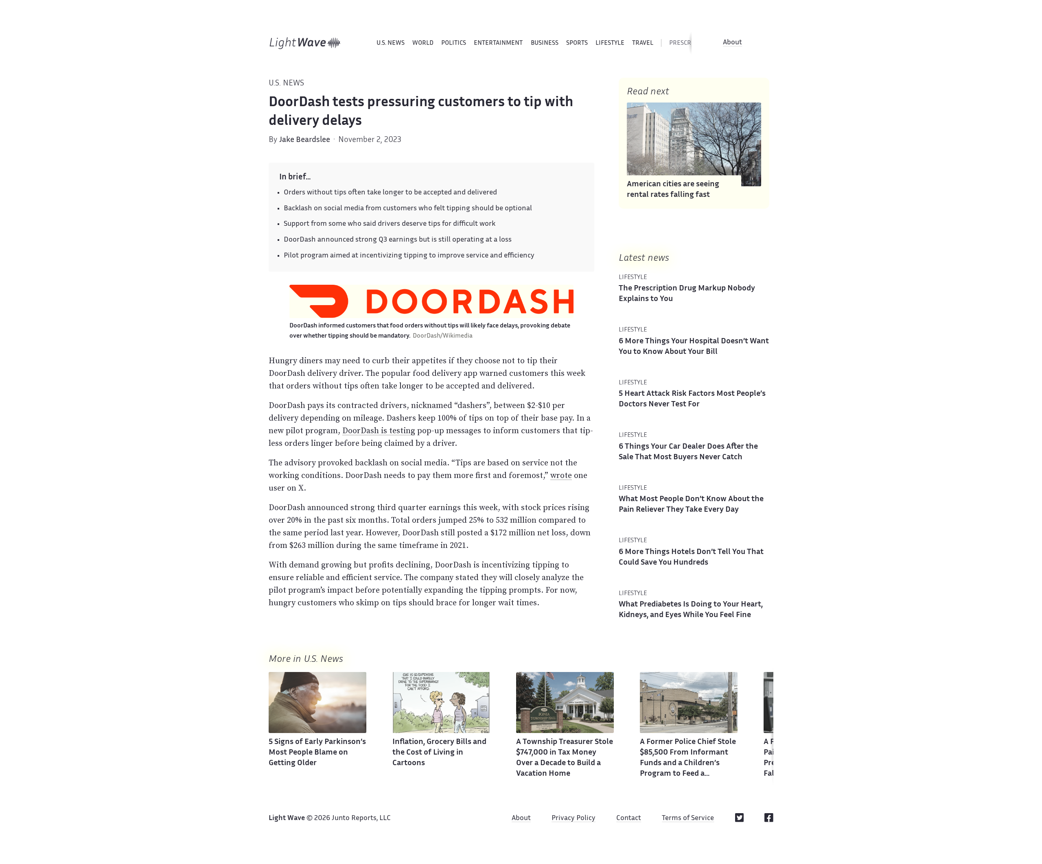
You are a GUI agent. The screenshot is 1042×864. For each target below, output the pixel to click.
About (732, 42)
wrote (561, 475)
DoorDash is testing (378, 430)
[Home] (305, 43)
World (422, 43)
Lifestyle (609, 43)
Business (544, 43)
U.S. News (391, 43)
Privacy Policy (573, 818)
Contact (628, 818)
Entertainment (498, 43)
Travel (642, 43)
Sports (577, 43)
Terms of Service (688, 818)
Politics (453, 43)
